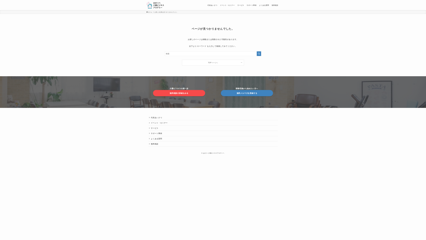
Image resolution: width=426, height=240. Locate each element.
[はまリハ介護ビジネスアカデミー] (155, 5)
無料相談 (154, 144)
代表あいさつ (156, 117)
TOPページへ (213, 62)
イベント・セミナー (159, 122)
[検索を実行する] (259, 53)
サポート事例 (156, 133)
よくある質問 (156, 138)
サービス (154, 128)
